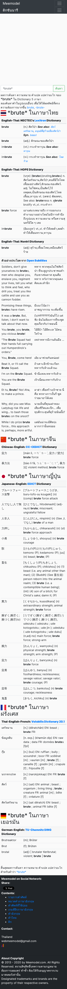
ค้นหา (59, 88)
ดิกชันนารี (10, 10)
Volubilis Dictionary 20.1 (48, 721)
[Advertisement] (33, 48)
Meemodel (11, 3)
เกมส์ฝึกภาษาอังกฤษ (20, 909)
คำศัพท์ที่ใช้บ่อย (17, 905)
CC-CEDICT (34, 447)
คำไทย (12, 917)
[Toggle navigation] (59, 3)
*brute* (21, 872)
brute (30, 107)
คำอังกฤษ (14, 913)
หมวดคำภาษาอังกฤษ (21, 901)
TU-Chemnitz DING (38, 829)
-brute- (40, 107)
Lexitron (40, 120)
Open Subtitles (37, 260)
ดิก (10, 921)
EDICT (31, 484)
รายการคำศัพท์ (17, 897)
